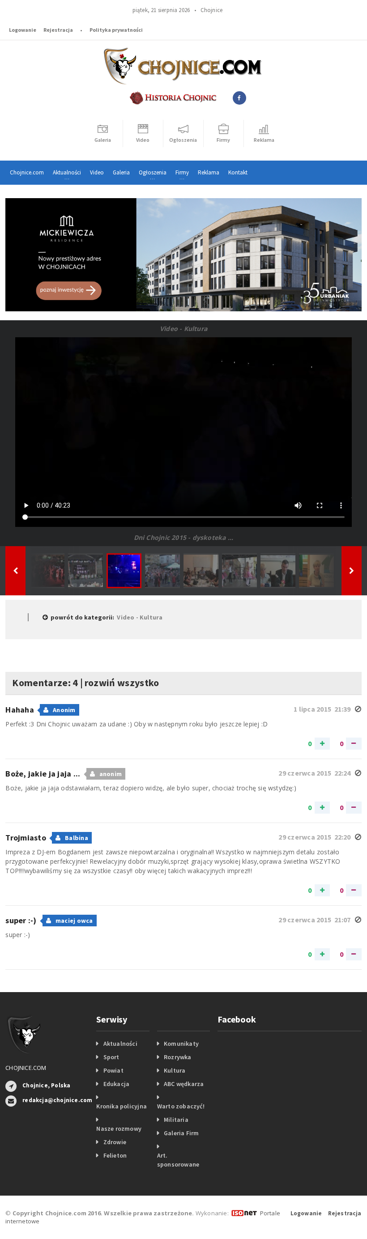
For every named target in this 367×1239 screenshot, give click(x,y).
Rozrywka (178, 1057)
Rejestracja (58, 29)
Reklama (208, 172)
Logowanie (22, 29)
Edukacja (116, 1084)
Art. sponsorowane (178, 1159)
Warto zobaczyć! (181, 1106)
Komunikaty (181, 1044)
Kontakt (238, 172)
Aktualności (120, 1044)
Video (97, 172)
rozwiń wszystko (122, 682)
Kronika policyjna (121, 1106)
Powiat (113, 1070)
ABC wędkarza (184, 1084)
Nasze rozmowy (118, 1128)
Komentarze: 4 (45, 682)
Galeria (121, 172)
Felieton (115, 1155)
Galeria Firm (181, 1133)
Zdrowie (114, 1142)
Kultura (174, 1070)
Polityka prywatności (116, 29)
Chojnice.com (27, 172)
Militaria (176, 1120)
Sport (111, 1057)
